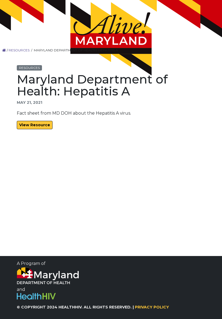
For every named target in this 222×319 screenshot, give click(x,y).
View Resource (34, 124)
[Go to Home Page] (111, 38)
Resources (19, 50)
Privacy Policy (152, 307)
